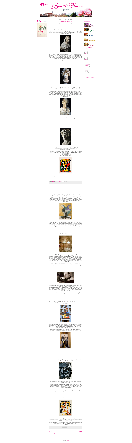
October (87, 65)
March (87, 72)
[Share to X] (64, 181)
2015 (86, 58)
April (86, 71)
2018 (86, 54)
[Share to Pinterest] (66, 181)
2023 (86, 48)
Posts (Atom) (54, 433)
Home (66, 431)
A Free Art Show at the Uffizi (65, 21)
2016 (86, 57)
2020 (86, 52)
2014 (86, 59)
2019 (86, 53)
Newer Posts (51, 431)
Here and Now (53, 428)
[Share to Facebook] (65, 181)
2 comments (59, 181)
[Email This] (62, 181)
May (86, 70)
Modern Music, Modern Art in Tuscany (65, 188)
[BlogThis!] (63, 181)
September (87, 66)
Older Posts (80, 431)
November (87, 64)
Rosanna (53, 181)
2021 (86, 51)
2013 (86, 60)
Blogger (68, 440)
